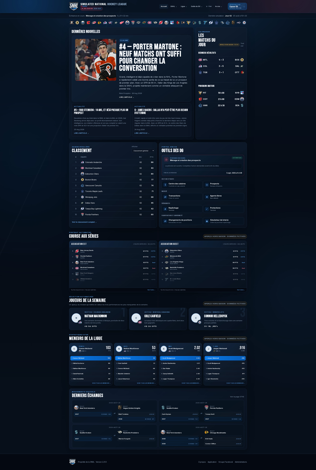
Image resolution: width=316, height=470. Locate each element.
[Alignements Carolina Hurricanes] (94, 23)
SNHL (172, 6)
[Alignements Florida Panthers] (132, 23)
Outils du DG (195, 6)
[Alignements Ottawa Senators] (177, 23)
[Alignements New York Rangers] (171, 23)
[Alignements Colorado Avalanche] (105, 23)
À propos (202, 462)
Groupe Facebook (225, 462)
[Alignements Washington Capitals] (238, 23)
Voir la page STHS (237, 397)
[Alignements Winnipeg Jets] (244, 23)
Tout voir (242, 44)
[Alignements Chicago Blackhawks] (99, 23)
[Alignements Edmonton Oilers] (127, 23)
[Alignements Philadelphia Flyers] (183, 23)
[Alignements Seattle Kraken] (199, 23)
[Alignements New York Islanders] (166, 23)
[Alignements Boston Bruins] (77, 23)
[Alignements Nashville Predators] (155, 23)
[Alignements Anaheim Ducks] (71, 23)
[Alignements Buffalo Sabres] (82, 23)
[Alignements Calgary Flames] (88, 23)
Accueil (164, 6)
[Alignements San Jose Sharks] (194, 23)
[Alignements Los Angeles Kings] (138, 23)
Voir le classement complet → (84, 222)
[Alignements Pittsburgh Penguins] (188, 23)
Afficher (135, 146)
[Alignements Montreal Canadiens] (149, 23)
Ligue (183, 6)
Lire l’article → (126, 97)
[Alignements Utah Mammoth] (222, 23)
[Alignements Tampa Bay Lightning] (210, 23)
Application (212, 462)
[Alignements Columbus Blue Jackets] (110, 23)
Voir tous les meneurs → (101, 383)
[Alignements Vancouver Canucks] (227, 23)
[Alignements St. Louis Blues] (205, 23)
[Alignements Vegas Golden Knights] (233, 23)
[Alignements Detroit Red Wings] (121, 23)
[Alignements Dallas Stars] (116, 23)
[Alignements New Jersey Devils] (160, 23)
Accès (217, 6)
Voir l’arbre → (151, 290)
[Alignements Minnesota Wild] (144, 23)
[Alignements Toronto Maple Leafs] (216, 23)
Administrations (241, 462)
